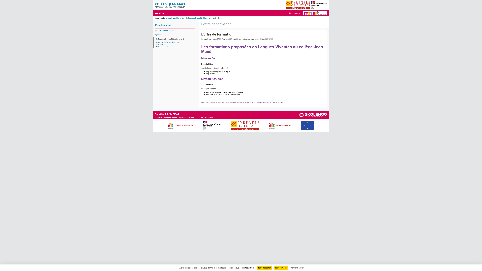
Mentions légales (170, 117)
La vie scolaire (160, 44)
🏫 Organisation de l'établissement (199, 18)
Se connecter (294, 13)
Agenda (158, 35)
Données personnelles (205, 117)
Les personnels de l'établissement (167, 42)
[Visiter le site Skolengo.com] (313, 117)
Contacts (158, 117)
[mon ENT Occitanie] (315, 13)
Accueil (169, 18)
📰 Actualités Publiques (164, 30)
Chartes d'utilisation (186, 117)
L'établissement (178, 18)
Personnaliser (297, 267)
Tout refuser (281, 267)
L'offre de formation (163, 47)
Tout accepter (264, 267)
